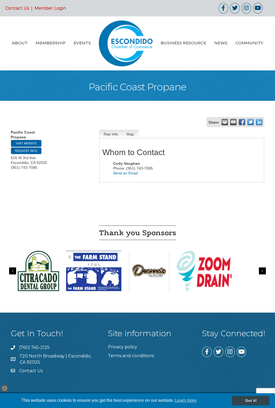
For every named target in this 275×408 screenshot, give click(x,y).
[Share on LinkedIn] (259, 122)
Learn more (186, 400)
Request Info (26, 150)
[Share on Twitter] (250, 122)
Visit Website (26, 143)
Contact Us (17, 8)
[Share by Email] (233, 122)
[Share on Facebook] (242, 122)
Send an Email (125, 173)
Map (130, 134)
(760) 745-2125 (34, 347)
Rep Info (111, 134)
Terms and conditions (131, 355)
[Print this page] (225, 122)
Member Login (50, 8)
